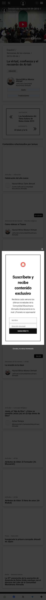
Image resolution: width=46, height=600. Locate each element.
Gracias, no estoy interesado (23, 349)
